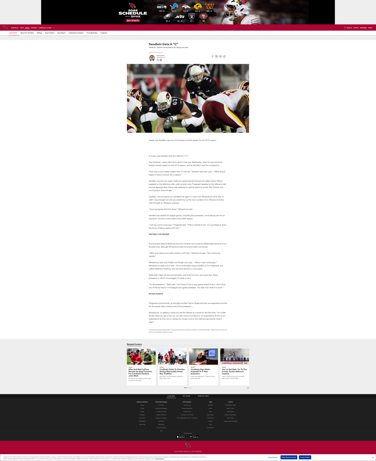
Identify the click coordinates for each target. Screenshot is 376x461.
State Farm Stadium (161, 402)
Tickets (230, 402)
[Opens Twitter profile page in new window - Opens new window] (158, 60)
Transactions (210, 418)
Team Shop (142, 424)
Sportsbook (161, 421)
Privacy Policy (159, 459)
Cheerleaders (142, 421)
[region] (188, 457)
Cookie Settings (272, 457)
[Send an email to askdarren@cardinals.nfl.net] (161, 60)
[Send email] (220, 57)
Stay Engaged (187, 402)
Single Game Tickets (230, 405)
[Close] (373, 457)
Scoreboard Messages (161, 408)
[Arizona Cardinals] (188, 445)
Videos (142, 411)
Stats (210, 411)
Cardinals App (187, 405)
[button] (185, 387)
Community (142, 418)
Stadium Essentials (161, 414)
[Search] (345, 27)
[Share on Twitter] (216, 57)
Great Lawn (161, 424)
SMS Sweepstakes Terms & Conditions (187, 418)
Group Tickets (230, 418)
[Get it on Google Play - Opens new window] (194, 437)
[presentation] (248, 388)
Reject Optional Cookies (289, 457)
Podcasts (142, 414)
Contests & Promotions (187, 414)
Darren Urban (160, 55)
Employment (210, 427)
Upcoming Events (161, 427)
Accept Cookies (305, 457)
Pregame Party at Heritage (230, 421)
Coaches (210, 421)
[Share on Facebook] (212, 57)
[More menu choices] (53, 27)
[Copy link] (224, 56)
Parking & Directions (161, 418)
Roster (210, 408)
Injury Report (210, 414)
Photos (142, 408)
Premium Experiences (230, 414)
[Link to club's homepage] (5, 27)
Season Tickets (230, 408)
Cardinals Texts (187, 411)
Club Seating (230, 411)
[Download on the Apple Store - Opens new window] (181, 437)
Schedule (210, 405)
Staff (210, 424)
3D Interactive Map (161, 411)
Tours (161, 431)
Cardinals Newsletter (187, 408)
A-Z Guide (161, 405)
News (142, 405)
